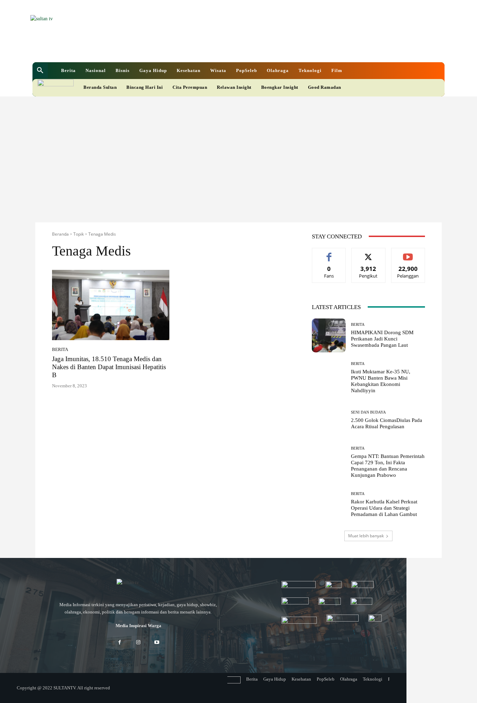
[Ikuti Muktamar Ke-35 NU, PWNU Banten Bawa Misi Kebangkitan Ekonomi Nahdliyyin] (329, 378)
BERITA (60, 349)
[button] (40, 70)
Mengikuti (368, 253)
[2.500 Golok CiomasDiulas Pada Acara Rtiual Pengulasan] (329, 420)
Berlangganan (408, 253)
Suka (329, 253)
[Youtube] (226, 48)
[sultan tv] (138, 583)
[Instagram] (138, 643)
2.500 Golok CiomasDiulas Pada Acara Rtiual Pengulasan (386, 423)
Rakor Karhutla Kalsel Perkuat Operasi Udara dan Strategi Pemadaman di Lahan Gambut (384, 508)
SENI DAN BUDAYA (368, 412)
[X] (214, 48)
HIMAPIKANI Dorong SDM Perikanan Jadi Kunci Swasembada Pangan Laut (382, 339)
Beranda (60, 234)
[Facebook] (190, 48)
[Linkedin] (202, 48)
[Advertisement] (238, 149)
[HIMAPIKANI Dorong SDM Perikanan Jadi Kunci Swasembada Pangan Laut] (329, 335)
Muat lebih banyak (366, 536)
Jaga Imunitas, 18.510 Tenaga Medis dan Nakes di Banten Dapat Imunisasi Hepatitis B (109, 367)
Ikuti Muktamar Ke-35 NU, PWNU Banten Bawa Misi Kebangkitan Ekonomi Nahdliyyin (380, 381)
